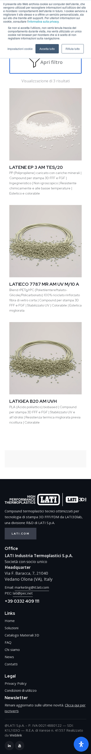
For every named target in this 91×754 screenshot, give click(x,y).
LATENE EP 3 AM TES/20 (36, 167)
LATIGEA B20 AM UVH (33, 401)
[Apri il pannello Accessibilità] (81, 744)
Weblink (16, 735)
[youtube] (19, 745)
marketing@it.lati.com (32, 587)
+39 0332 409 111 (22, 601)
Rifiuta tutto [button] (73, 49)
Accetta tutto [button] (47, 49)
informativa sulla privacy (43, 21)
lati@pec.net (23, 593)
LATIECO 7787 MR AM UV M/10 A (44, 284)
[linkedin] (9, 745)
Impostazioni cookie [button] (20, 49)
